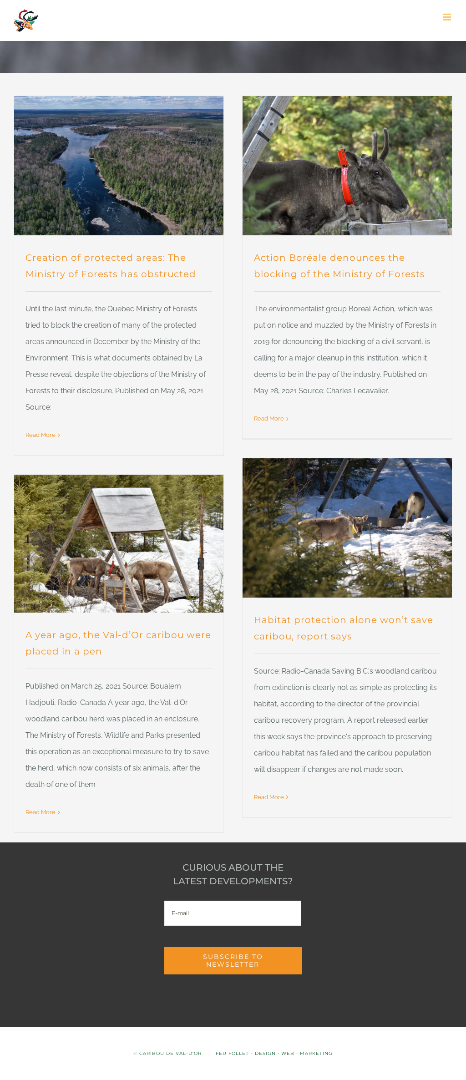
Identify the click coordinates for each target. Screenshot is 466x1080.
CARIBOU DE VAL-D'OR (170, 1053)
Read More (40, 434)
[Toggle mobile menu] (447, 17)
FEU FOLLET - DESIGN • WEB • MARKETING (274, 1053)
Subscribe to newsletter (233, 960)
